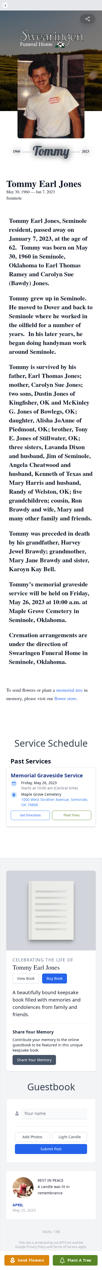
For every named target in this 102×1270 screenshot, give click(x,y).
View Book (26, 978)
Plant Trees (72, 815)
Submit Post (51, 1148)
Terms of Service (65, 1247)
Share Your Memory (34, 1059)
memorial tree (69, 690)
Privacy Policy (36, 1247)
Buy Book (55, 978)
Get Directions (30, 815)
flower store (65, 698)
